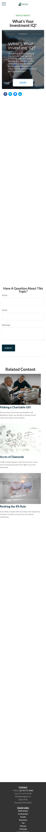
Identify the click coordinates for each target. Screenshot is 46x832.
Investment (23, 814)
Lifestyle (23, 829)
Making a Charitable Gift (15, 407)
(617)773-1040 (26, 790)
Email (4, 310)
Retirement (23, 811)
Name (4, 295)
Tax (23, 823)
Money (23, 826)
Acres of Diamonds (12, 457)
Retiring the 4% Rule (13, 506)
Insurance (23, 820)
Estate (23, 817)
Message (6, 325)
